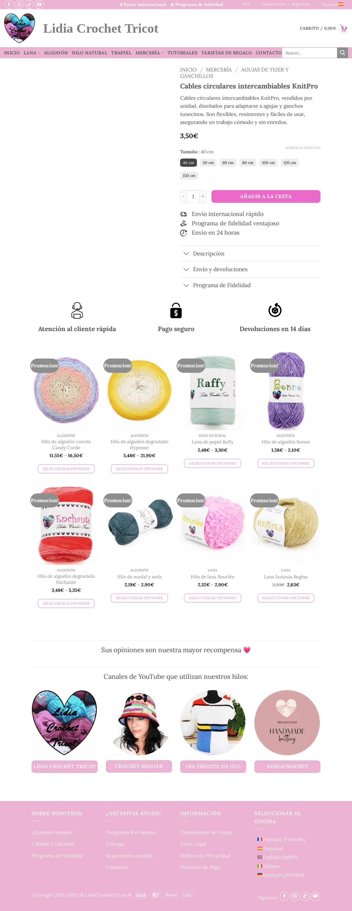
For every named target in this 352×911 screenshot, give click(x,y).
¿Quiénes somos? (52, 832)
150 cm (189, 175)
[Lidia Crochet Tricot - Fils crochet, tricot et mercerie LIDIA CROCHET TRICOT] (19, 28)
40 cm (188, 162)
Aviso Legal (193, 843)
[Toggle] (186, 254)
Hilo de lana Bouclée (213, 577)
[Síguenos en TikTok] (29, 4)
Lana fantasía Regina (286, 577)
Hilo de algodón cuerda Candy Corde (66, 445)
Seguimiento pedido (129, 855)
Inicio (12, 53)
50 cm (208, 162)
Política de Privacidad (205, 855)
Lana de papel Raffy (212, 442)
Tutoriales (182, 53)
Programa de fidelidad (57, 855)
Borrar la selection (303, 148)
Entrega (115, 843)
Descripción (208, 253)
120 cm (290, 162)
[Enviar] (342, 53)
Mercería (148, 53)
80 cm (248, 162)
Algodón (56, 53)
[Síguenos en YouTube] (39, 4)
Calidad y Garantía (53, 843)
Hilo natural (89, 53)
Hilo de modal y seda (139, 577)
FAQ (245, 4)
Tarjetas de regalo (226, 53)
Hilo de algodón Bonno (286, 442)
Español (329, 4)
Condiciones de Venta (205, 832)
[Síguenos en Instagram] (19, 4)
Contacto (269, 53)
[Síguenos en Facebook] (9, 4)
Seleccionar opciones (66, 468)
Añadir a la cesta (266, 196)
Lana (30, 53)
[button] (324, 28)
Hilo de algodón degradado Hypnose (139, 445)
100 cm (268, 162)
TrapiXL (121, 53)
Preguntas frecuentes (131, 832)
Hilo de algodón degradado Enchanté (66, 579)
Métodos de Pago (200, 867)
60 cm (228, 162)
